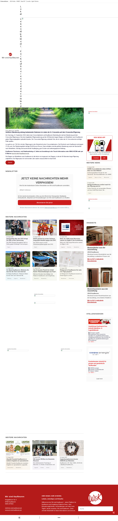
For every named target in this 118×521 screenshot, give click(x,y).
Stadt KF (23, 1)
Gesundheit (10, 467)
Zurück (10, 162)
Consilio (28, 1)
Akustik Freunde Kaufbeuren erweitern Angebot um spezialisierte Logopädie (17, 460)
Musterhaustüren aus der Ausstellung (97, 290)
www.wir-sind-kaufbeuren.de (13, 510)
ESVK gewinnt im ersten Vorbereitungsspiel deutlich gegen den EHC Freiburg (44, 240)
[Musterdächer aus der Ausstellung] (99, 236)
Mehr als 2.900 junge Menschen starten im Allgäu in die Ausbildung (71, 239)
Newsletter (76, 247)
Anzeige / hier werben (11, 348)
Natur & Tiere (98, 177)
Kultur (47, 467)
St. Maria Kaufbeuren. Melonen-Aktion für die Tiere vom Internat (17, 270)
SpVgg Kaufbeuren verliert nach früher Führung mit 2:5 (99, 185)
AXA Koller (13, 1)
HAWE (18, 1)
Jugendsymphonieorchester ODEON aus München (69, 460)
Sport (8, 247)
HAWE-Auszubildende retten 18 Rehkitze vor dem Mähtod (99, 169)
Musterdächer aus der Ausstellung (96, 248)
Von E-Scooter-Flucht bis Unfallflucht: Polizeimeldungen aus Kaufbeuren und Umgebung (44, 271)
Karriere (69, 247)
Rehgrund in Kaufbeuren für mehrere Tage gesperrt (71, 270)
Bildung (9, 278)
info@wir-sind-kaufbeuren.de (13, 508)
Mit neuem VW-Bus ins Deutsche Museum (43, 460)
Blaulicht (36, 278)
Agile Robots (34, 1)
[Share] (113, 512)
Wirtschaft (106, 177)
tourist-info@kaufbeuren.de (20, 153)
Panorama (71, 278)
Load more (99, 378)
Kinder (42, 467)
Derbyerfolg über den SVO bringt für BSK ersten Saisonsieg (17, 239)
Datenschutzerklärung (50, 207)
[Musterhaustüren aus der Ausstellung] (99, 277)
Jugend (63, 247)
